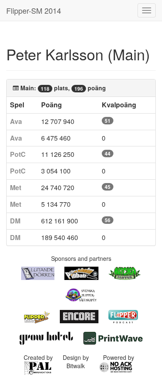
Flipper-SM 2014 (33, 10)
